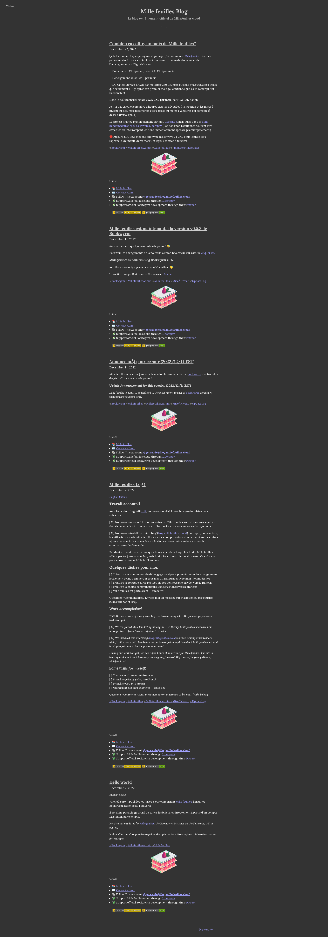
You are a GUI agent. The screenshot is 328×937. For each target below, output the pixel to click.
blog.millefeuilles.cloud (172, 533)
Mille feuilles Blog (164, 11)
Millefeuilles (124, 188)
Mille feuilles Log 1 (127, 484)
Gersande (171, 121)
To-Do (164, 27)
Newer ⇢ (206, 929)
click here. (169, 274)
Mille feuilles (192, 56)
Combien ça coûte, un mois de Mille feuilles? (152, 43)
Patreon (191, 204)
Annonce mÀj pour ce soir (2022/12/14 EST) (151, 361)
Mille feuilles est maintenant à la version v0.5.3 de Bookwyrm (158, 231)
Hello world (120, 782)
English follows (118, 497)
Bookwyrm (194, 374)
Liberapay (168, 200)
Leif (143, 511)
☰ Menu (10, 6)
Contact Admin (125, 192)
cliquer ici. (208, 253)
